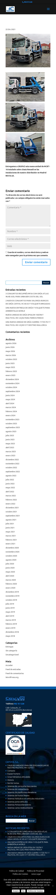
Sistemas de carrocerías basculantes (22, 786)
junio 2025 (10, 363)
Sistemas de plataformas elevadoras (21, 792)
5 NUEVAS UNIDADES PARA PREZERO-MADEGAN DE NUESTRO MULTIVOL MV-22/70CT (28, 766)
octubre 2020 (11, 556)
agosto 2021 (11, 520)
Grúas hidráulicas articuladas (18, 777)
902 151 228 (19, 704)
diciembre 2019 (12, 592)
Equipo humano (13, 774)
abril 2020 (10, 576)
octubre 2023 (11, 424)
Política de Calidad (16, 871)
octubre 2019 (11, 600)
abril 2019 (10, 616)
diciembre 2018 (12, 632)
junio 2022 (10, 484)
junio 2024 (10, 395)
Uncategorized (12, 655)
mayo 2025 (10, 367)
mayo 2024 (10, 399)
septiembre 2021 (13, 516)
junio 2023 (10, 440)
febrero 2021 (11, 540)
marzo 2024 (11, 407)
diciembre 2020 (12, 548)
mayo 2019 (10, 612)
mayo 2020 (10, 572)
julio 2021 (10, 524)
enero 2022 (10, 504)
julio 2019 (10, 604)
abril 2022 (10, 492)
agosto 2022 (11, 476)
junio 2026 (10, 347)
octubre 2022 (11, 468)
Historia (10, 780)
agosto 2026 (11, 343)
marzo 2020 (11, 580)
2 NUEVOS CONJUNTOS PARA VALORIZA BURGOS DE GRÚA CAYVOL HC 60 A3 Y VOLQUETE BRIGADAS (28, 838)
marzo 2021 (11, 536)
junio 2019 (10, 608)
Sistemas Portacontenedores (19, 805)
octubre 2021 (11, 512)
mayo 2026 (10, 351)
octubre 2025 (11, 359)
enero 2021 (10, 544)
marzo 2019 (11, 620)
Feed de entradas (13, 669)
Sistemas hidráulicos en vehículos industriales (25, 799)
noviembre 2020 (12, 552)
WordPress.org (12, 677)
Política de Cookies (20, 874)
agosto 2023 (11, 431)
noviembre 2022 (12, 464)
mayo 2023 (10, 444)
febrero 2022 (11, 500)
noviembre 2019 (12, 596)
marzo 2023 (11, 451)
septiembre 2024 (13, 391)
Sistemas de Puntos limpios (18, 795)
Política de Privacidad (35, 871)
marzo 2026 (11, 355)
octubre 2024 (11, 387)
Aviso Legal (36, 874)
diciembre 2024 (12, 379)
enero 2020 (10, 588)
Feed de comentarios (15, 673)
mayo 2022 (10, 488)
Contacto (11, 771)
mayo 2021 (10, 532)
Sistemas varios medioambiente (20, 808)
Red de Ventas (13, 783)
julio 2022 (10, 480)
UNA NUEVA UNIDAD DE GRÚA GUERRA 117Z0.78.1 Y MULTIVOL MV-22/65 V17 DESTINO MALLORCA (28, 854)
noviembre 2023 (12, 419)
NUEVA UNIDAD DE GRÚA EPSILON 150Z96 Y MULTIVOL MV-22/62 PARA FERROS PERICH (25, 848)
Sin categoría (11, 651)
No (23, 891)
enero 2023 (10, 456)
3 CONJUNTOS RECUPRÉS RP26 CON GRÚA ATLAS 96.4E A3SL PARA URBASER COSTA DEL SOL (27, 833)
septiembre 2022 (13, 472)
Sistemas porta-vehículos (17, 802)
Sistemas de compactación (18, 789)
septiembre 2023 (13, 427)
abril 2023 (10, 447)
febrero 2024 (11, 411)
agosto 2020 (11, 560)
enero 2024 (10, 415)
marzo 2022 (11, 496)
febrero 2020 (11, 584)
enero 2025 (10, 375)
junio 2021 (10, 528)
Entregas (9, 647)
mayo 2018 (10, 636)
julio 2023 (10, 435)
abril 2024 (10, 403)
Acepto (16, 891)
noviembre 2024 (12, 383)
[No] (52, 885)
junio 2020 (10, 568)
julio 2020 (10, 564)
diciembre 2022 (12, 460)
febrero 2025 (11, 371)
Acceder (9, 665)
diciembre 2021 (12, 508)
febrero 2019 (11, 624)
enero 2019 (10, 628)
